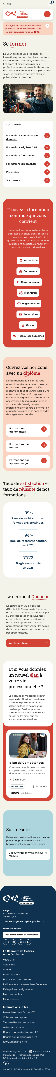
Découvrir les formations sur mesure (26, 854)
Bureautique (30, 314)
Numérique (30, 260)
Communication (30, 282)
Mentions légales (11, 1051)
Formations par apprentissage (19, 462)
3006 (9, 4)
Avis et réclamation (14, 1027)
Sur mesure (13, 180)
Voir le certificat (18, 643)
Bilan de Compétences (26, 762)
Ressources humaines (31, 335)
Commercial (30, 271)
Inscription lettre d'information (21, 934)
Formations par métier (19, 446)
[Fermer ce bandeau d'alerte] (47, 26)
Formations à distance (20, 155)
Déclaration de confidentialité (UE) (20, 1058)
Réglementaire (31, 303)
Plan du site (9, 1055)
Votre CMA (9, 959)
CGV (26, 1051)
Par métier (12, 171)
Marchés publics (12, 994)
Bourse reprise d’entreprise (18, 1032)
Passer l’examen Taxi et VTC (19, 1012)
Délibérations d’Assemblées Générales (25, 984)
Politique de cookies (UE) (31, 1055)
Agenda (7, 969)
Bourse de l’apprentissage (18, 1036)
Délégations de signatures (18, 989)
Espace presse (11, 999)
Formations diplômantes (21, 163)
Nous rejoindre (11, 974)
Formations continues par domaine (22, 137)
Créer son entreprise (15, 1017)
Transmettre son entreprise (19, 1022)
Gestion (30, 325)
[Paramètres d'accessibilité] (6, 1063)
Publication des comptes (17, 979)
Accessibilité (41, 1051)
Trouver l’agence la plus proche (21, 921)
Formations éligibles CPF (21, 147)
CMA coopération (13, 1041)
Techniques (30, 292)
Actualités (9, 964)
